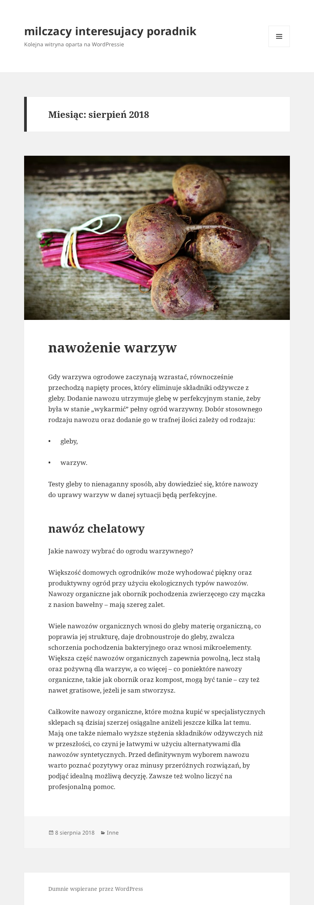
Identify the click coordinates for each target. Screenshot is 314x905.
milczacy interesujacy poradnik (110, 30)
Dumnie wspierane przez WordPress (95, 888)
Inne (113, 832)
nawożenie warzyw (112, 347)
